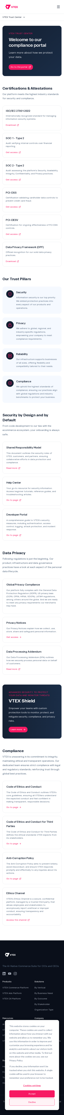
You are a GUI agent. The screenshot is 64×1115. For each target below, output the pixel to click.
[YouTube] (9, 973)
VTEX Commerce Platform (15, 987)
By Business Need (43, 993)
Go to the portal (19, 67)
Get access (12, 152)
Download (11, 125)
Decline (32, 1102)
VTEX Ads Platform (12, 993)
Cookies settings (32, 1085)
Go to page (12, 500)
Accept (32, 1093)
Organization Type (43, 1009)
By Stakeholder (42, 1004)
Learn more (16, 729)
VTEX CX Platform (11, 998)
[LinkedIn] (4, 973)
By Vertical (39, 987)
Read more (11, 468)
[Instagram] (15, 973)
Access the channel (16, 920)
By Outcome (40, 998)
